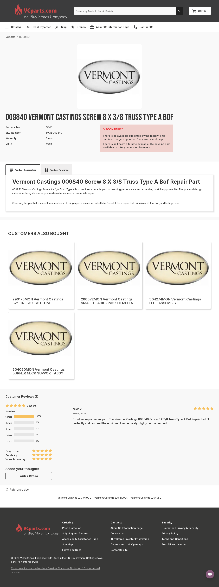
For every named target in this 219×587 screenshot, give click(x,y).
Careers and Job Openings (127, 544)
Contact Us (117, 533)
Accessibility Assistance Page (80, 538)
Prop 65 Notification (174, 544)
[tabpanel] (109, 192)
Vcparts (10, 37)
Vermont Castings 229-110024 (111, 497)
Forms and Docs (71, 549)
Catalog (16, 27)
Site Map (67, 544)
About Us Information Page (127, 528)
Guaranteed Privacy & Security (180, 528)
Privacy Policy (170, 533)
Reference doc (19, 489)
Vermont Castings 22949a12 (146, 497)
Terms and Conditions (175, 538)
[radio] (7, 406)
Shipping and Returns (75, 533)
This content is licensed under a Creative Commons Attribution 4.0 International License (55, 570)
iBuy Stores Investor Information (130, 538)
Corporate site (119, 549)
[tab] (22, 170)
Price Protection (71, 528)
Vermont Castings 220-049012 (74, 497)
